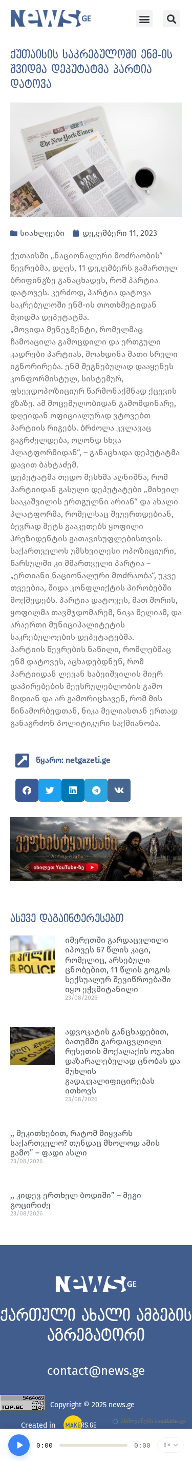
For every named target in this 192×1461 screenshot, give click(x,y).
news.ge (122, 1405)
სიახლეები (42, 233)
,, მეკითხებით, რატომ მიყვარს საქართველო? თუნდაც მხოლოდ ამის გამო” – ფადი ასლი (85, 1143)
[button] (144, 18)
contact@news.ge (96, 1371)
